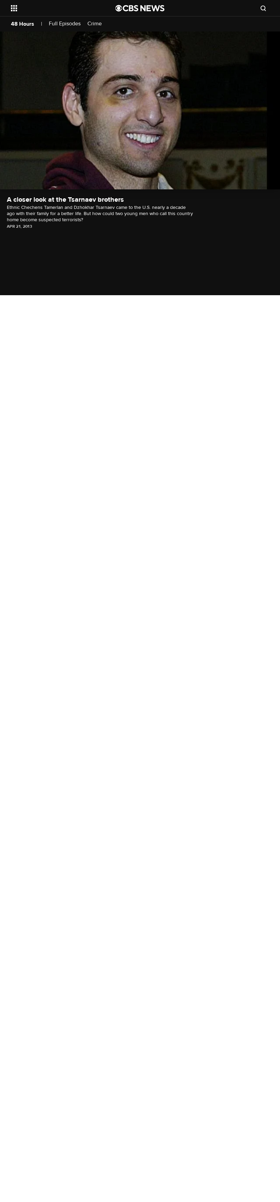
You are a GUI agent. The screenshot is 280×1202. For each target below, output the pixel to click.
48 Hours (22, 24)
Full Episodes (65, 24)
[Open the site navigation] (54, 8)
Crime (94, 24)
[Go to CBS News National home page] (140, 8)
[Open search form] (263, 8)
